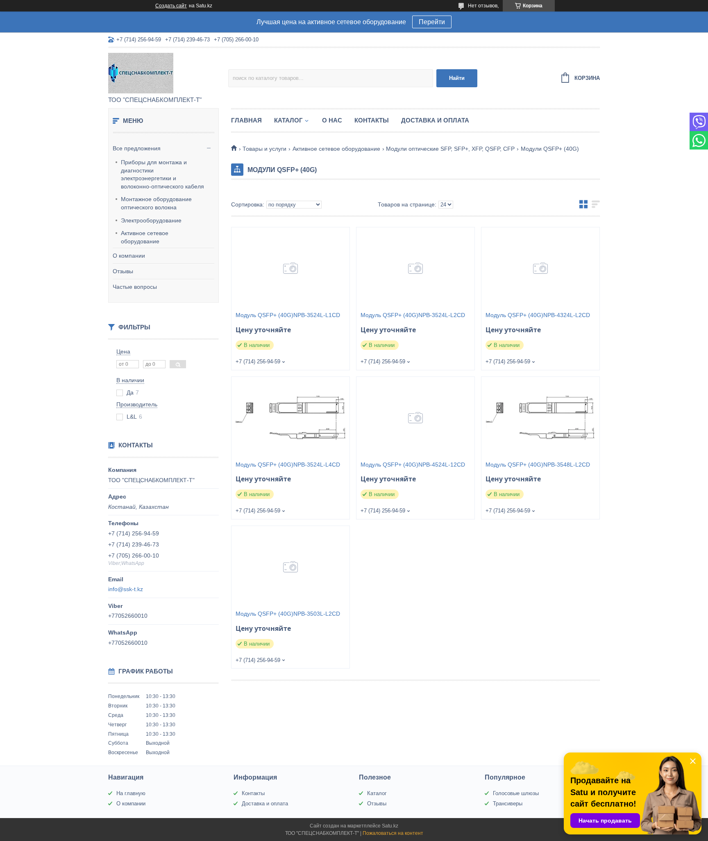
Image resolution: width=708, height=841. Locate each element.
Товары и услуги (264, 148)
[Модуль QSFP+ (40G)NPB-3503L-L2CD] (290, 567)
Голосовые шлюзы (516, 793)
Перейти (432, 21)
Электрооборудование (151, 220)
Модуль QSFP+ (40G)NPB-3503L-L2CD (288, 613)
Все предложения (137, 148)
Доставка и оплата (435, 120)
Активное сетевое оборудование (144, 237)
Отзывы (123, 271)
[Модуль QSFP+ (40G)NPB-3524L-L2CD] (415, 268)
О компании (129, 255)
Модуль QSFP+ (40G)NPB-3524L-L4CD (288, 464)
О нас (332, 120)
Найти (457, 78)
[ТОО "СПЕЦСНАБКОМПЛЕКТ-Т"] (168, 72)
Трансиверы (507, 803)
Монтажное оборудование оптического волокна (156, 203)
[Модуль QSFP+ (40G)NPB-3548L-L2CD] (540, 418)
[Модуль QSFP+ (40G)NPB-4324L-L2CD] (540, 268)
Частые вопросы (135, 286)
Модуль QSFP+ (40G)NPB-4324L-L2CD (538, 315)
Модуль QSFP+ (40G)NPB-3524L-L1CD (288, 315)
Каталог (288, 120)
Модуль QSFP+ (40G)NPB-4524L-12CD (413, 464)
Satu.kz (390, 826)
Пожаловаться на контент (393, 833)
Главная (246, 120)
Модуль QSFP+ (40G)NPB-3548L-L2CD (538, 464)
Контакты (371, 120)
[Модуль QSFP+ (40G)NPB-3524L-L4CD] (290, 418)
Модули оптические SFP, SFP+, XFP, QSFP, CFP (450, 148)
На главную (130, 793)
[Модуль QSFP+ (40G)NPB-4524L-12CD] (415, 418)
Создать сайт (171, 6)
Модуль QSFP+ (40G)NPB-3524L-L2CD (413, 315)
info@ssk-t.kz (125, 589)
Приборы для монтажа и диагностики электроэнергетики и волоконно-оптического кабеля (162, 174)
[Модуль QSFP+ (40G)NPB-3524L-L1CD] (290, 268)
